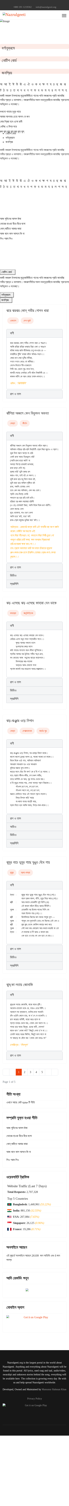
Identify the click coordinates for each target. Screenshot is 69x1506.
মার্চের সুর (43, 731)
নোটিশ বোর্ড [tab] (11, 133)
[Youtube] (32, 3)
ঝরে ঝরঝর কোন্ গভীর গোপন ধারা (27, 310)
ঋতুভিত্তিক (28, 613)
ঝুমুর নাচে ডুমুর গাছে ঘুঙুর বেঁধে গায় (28, 862)
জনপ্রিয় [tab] (9, 141)
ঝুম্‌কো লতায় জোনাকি (19, 984)
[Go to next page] (48, 1072)
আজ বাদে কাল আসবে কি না (12, 233)
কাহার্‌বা (13, 613)
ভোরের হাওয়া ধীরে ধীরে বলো (12, 223)
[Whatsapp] (43, 3)
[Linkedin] (37, 3)
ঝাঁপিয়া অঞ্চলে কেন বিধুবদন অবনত (27, 413)
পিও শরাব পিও (6, 238)
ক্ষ (43, 84)
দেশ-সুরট (27, 320)
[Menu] (64, 15)
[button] (34, 333)
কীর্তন (24, 423)
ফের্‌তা (12, 423)
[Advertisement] (34, 1470)
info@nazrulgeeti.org (46, 7)
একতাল (13, 320)
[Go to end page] (54, 1072)
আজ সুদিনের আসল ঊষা (10, 218)
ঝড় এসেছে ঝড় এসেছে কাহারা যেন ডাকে (31, 603)
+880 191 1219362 (22, 7)
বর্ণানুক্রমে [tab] (10, 137)
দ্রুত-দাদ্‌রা (25, 872)
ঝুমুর (12, 872)
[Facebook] (26, 3)
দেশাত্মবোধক (27, 731)
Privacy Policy (34, 1398)
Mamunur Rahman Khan (54, 1389)
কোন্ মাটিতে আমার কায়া (10, 228)
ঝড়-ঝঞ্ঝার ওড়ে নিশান (20, 720)
